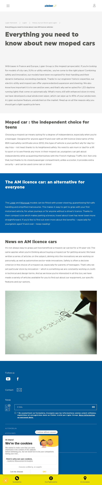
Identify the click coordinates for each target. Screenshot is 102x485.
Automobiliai (11, 428)
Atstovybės (10, 433)
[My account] (94, 6)
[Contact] (19, 391)
